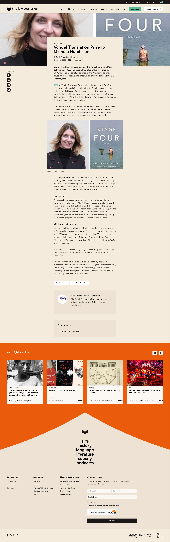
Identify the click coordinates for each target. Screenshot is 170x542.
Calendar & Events (66, 485)
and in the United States (104, 391)
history (85, 445)
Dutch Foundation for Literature (67, 57)
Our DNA (36, 482)
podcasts (85, 462)
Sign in (154, 2)
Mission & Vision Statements (43, 488)
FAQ (132, 2)
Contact (138, 2)
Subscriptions (11, 482)
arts (85, 441)
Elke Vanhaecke (134, 400)
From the (22, 390)
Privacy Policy (65, 491)
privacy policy (115, 505)
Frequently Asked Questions (70, 482)
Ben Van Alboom (94, 400)
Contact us (37, 494)
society (85, 458)
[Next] (161, 353)
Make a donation (152, 9)
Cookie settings (65, 494)
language (85, 449)
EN (126, 2)
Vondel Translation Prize (79, 283)
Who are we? (38, 485)
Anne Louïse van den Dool (17, 398)
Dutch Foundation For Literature (89, 299)
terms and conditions (102, 505)
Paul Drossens (53, 400)
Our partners (11, 488)
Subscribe (135, 9)
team (41, 491)
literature (85, 454)
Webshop (147, 2)
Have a (64, 391)
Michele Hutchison (61, 283)
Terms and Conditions (67, 488)
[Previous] (154, 353)
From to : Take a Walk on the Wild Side (145, 391)
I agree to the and (104, 505)
